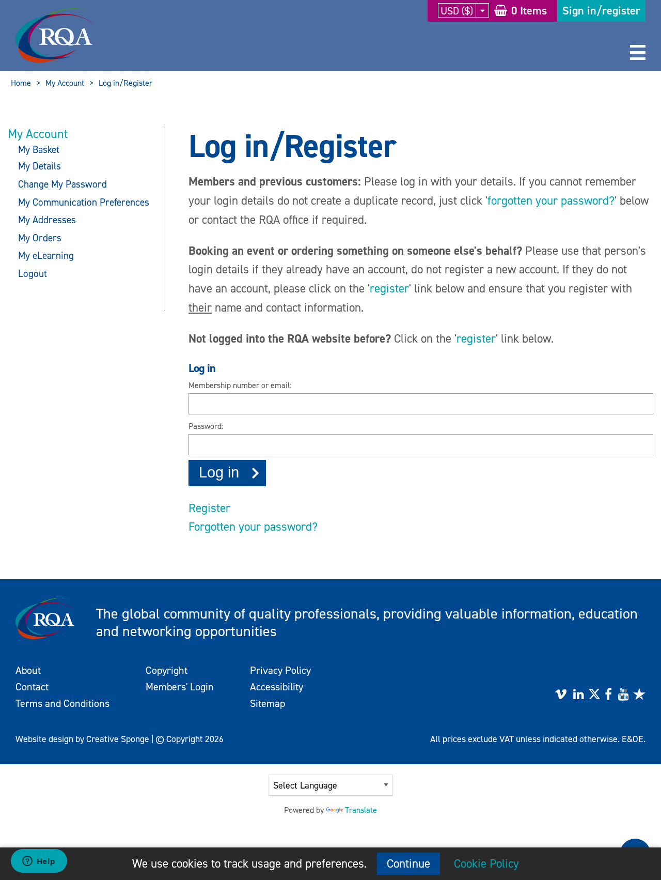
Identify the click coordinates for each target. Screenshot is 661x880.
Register (209, 508)
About (28, 670)
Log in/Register (125, 83)
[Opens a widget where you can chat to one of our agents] (38, 862)
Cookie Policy (486, 863)
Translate (361, 810)
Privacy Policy (280, 670)
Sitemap (267, 703)
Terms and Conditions (62, 703)
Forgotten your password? (253, 526)
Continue (408, 863)
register (389, 288)
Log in (219, 472)
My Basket (38, 149)
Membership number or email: (239, 385)
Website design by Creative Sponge (82, 739)
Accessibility (276, 686)
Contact (32, 686)
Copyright (166, 670)
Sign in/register (601, 10)
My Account (64, 83)
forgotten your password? (551, 200)
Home (21, 83)
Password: (205, 426)
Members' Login (180, 686)
